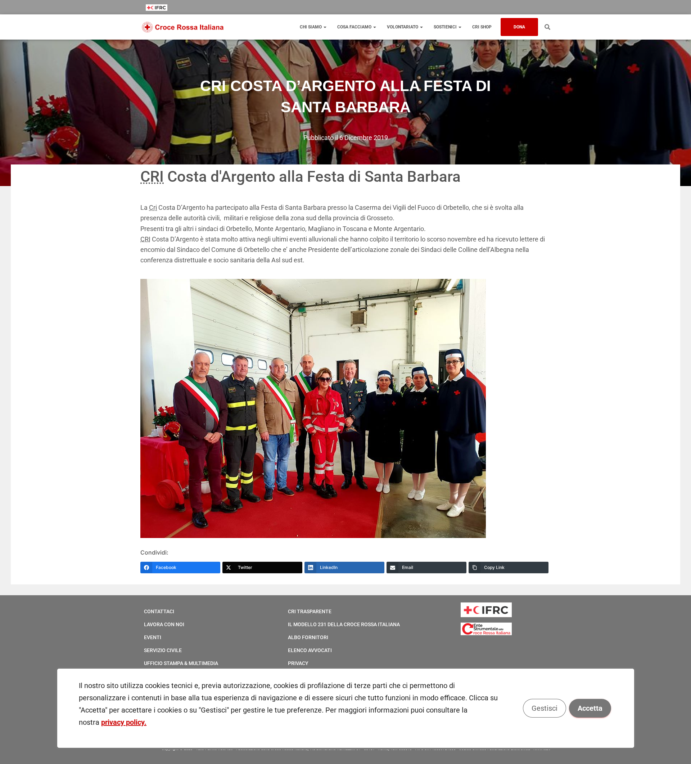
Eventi (152, 637)
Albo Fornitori (308, 637)
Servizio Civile (163, 650)
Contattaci (159, 611)
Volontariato (403, 27)
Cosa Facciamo (354, 27)
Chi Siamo (311, 27)
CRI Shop (482, 27)
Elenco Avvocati (310, 650)
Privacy (298, 663)
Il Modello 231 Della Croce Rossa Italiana (344, 624)
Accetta (589, 708)
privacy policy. (123, 722)
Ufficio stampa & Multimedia (181, 663)
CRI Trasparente (309, 611)
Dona (519, 27)
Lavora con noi (164, 624)
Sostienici (446, 27)
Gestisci (544, 708)
